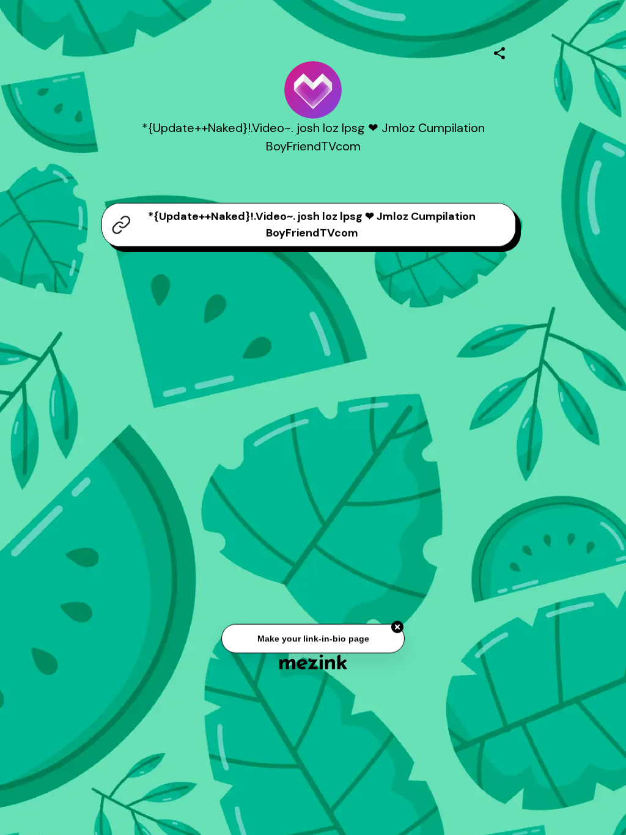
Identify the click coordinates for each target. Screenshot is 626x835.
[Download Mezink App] (313, 662)
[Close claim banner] (397, 628)
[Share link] (499, 51)
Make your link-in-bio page (313, 640)
